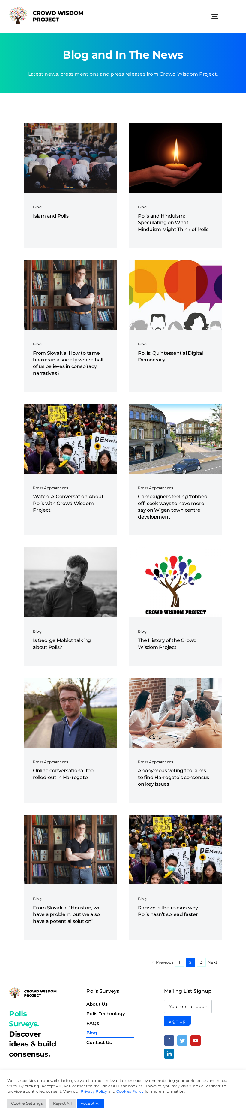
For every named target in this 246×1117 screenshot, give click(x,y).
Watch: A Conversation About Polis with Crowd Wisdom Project (68, 503)
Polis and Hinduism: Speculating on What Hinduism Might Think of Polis (173, 222)
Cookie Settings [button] (27, 1103)
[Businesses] (175, 680)
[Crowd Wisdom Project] (46, 9)
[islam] (70, 125)
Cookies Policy (130, 1091)
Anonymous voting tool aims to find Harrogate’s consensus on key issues (173, 777)
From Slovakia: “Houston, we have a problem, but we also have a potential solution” (67, 914)
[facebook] (169, 1040)
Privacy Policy (94, 1091)
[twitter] (182, 1040)
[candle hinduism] (175, 125)
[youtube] (195, 1040)
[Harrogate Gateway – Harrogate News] (175, 406)
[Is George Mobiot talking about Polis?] (70, 549)
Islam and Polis (50, 216)
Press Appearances (50, 488)
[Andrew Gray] (70, 680)
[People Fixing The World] (175, 262)
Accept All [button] (91, 1103)
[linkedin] (169, 1054)
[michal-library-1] (70, 262)
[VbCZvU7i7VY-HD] (70, 406)
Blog (37, 207)
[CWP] (175, 549)
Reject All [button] (62, 1103)
